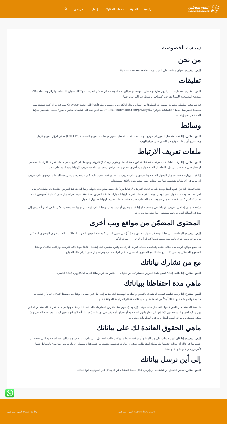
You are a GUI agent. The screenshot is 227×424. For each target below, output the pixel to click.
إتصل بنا (93, 9)
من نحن (78, 9)
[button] (65, 9)
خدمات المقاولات (114, 9)
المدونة (133, 9)
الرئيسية (148, 9)
